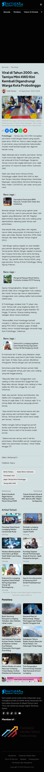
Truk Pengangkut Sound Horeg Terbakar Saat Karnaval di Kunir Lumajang (32, 669)
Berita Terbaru (8, 472)
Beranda (7, 12)
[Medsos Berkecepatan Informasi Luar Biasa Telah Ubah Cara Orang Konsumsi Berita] (11, 548)
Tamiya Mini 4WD (10, 483)
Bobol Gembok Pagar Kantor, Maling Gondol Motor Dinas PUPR (9, 497)
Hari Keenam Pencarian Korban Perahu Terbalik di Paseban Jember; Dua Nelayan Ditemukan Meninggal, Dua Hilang (11, 644)
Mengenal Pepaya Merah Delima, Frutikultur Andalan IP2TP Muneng (26, 279)
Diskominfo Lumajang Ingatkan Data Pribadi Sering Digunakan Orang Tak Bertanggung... (11, 582)
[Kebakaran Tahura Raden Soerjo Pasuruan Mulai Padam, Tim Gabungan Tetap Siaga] (32, 636)
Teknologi (5, 534)
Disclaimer (12, 755)
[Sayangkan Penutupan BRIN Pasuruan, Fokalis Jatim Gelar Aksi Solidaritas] (7, 205)
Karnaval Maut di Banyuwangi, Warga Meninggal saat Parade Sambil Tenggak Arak (32, 619)
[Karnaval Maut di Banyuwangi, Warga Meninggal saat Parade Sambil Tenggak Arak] (32, 613)
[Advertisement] (22, 39)
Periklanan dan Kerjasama (22, 762)
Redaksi (23, 759)
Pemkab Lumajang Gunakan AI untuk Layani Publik (30, 529)
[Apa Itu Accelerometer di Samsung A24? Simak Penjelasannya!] (32, 574)
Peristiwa (17, 12)
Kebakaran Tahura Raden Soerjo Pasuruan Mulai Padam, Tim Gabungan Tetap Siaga (32, 642)
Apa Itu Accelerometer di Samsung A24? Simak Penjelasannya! (32, 580)
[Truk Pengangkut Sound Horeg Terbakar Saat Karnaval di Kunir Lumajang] (32, 663)
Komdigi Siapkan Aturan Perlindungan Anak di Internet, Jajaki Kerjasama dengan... (32, 554)
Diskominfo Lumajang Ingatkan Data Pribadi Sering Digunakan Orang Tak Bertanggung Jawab (25, 345)
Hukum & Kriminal (31, 12)
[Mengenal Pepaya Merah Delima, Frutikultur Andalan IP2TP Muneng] (7, 282)
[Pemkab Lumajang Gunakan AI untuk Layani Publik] (32, 523)
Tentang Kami (34, 759)
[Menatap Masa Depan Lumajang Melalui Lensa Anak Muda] (11, 523)
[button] (25, 131)
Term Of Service (11, 759)
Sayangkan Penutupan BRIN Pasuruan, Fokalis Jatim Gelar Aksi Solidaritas (26, 201)
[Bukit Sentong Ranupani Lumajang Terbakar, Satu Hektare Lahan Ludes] (11, 613)
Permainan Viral (9, 476)
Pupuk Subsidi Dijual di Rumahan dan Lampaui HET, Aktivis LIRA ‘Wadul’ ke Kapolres (32, 497)
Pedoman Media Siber (27, 755)
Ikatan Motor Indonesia (25, 472)
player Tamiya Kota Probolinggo (15, 479)
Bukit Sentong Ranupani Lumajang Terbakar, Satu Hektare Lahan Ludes (11, 619)
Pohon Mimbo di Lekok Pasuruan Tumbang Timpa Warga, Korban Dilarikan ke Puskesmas (11, 669)
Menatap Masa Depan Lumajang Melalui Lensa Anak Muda (11, 529)
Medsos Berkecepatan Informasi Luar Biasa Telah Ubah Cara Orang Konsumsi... (11, 554)
